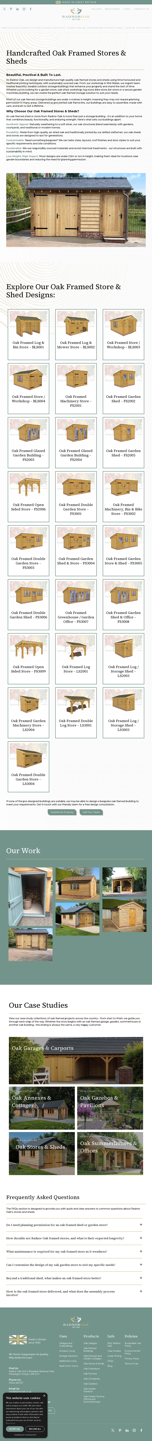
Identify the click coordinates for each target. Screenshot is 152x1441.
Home (4, 28)
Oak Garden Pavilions (90, 1390)
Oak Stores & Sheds (94, 1363)
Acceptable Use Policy (133, 1344)
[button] (76, 27)
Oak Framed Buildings (90, 1349)
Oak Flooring (143, 28)
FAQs (110, 1361)
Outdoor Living (67, 1351)
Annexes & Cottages (30, 28)
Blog (109, 1366)
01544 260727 (16, 1383)
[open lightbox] (30, 896)
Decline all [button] (35, 1429)
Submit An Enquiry (62, 812)
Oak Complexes (92, 1378)
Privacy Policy (132, 1358)
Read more (10, 1423)
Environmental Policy (132, 1352)
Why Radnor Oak (114, 1344)
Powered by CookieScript (25, 1435)
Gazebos (47, 28)
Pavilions (59, 28)
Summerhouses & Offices (101, 28)
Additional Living (67, 1361)
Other (119, 28)
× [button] (44, 1396)
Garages (13, 28)
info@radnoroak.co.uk (20, 1391)
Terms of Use (131, 1363)
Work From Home (68, 1366)
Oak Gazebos (90, 1383)
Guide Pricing (114, 1356)
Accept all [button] (14, 1429)
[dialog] (25, 1415)
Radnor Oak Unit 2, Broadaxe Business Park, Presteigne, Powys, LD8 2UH (31, 1372)
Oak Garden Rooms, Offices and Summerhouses (94, 1399)
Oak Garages (90, 1343)
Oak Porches (90, 1373)
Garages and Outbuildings (65, 1344)
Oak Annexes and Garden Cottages (93, 1357)
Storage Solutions (68, 1356)
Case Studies (114, 1351)
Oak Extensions (92, 1368)
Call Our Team (91, 812)
